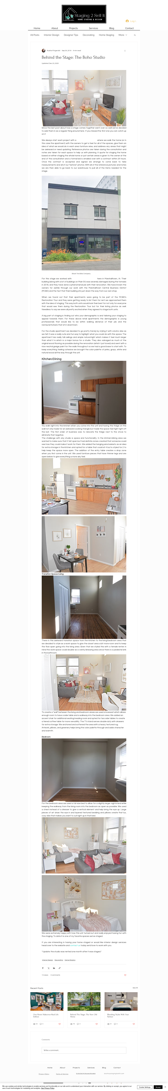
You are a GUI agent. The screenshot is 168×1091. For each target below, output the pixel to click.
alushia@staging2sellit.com (114, 1073)
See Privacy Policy (47, 1088)
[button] (135, 35)
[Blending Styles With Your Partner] (121, 1001)
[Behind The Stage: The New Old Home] (84, 1001)
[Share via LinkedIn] (54, 968)
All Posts (34, 35)
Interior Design (51, 35)
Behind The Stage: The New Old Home (83, 1015)
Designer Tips (71, 35)
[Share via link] (60, 968)
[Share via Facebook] (43, 968)
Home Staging (106, 35)
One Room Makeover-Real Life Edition (46, 1015)
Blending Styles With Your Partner (118, 1015)
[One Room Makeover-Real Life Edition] (46, 1001)
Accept (158, 1087)
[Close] (165, 1087)
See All (135, 988)
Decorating (88, 35)
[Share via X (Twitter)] (48, 968)
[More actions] (125, 50)
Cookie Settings (144, 1087)
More (121, 35)
